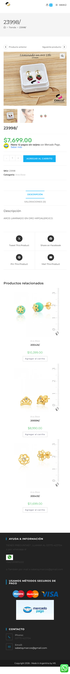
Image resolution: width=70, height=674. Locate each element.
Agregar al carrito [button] (35, 358)
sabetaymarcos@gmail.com (31, 647)
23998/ (22, 27)
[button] (62, 56)
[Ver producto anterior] (6, 47)
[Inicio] (5, 27)
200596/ (35, 420)
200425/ (35, 344)
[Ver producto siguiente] (64, 47)
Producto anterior (18, 47)
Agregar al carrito (39, 158)
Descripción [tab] (35, 194)
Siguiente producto (51, 47)
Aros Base (20, 174)
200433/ (35, 496)
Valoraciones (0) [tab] (35, 202)
